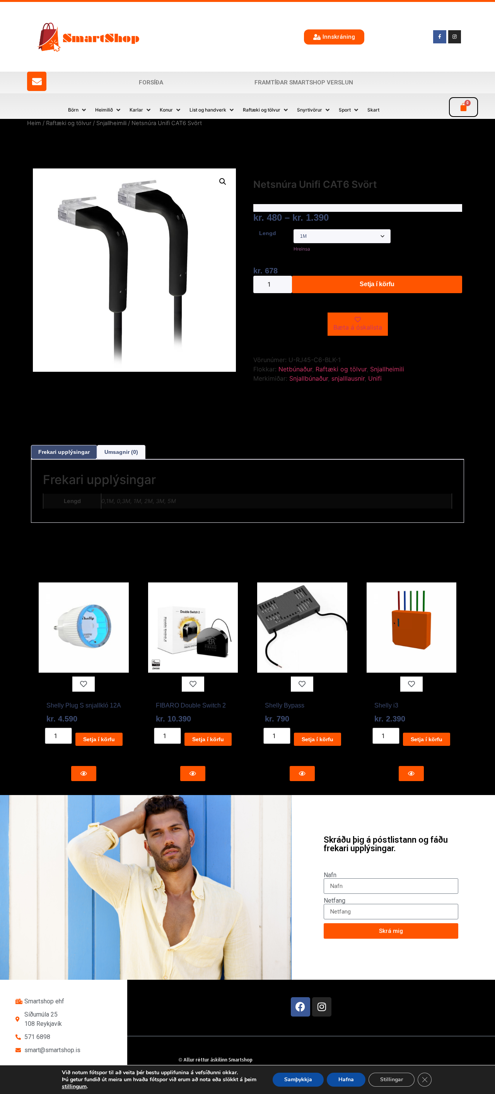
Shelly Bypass (284, 705)
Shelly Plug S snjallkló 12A (83, 705)
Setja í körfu (377, 284)
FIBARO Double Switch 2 (191, 705)
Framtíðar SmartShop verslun (303, 82)
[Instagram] (321, 1007)
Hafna (346, 1079)
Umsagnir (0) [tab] (121, 452)
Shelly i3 (386, 705)
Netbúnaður (295, 369)
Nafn (330, 875)
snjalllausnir (348, 378)
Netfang (334, 901)
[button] (77, 109)
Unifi (375, 378)
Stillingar (391, 1079)
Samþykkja (298, 1079)
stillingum (74, 1086)
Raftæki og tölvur (68, 123)
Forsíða (151, 82)
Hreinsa (302, 249)
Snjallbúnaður (308, 378)
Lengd (267, 233)
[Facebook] (300, 1007)
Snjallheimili (111, 123)
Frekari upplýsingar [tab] (64, 452)
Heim (34, 123)
